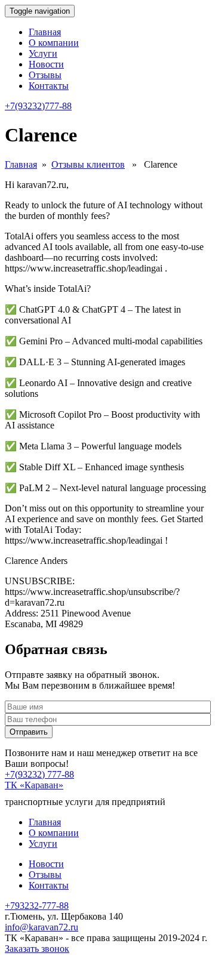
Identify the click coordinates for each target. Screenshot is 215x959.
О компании (54, 43)
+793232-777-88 (37, 906)
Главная (45, 32)
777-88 (38, 106)
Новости (46, 64)
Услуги (43, 53)
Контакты (49, 86)
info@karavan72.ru (41, 927)
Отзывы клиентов (88, 164)
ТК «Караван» (34, 785)
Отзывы (45, 75)
